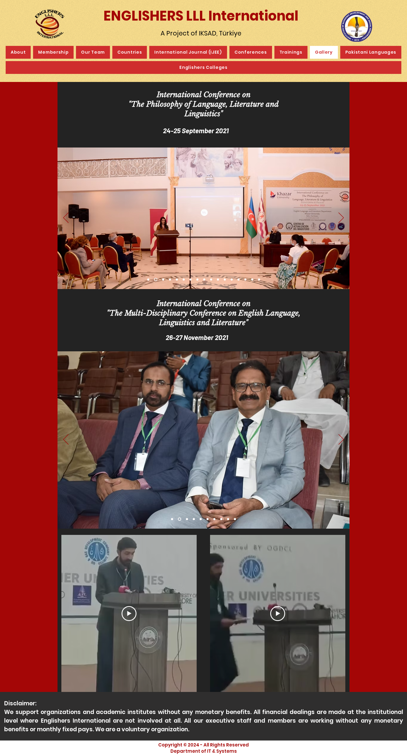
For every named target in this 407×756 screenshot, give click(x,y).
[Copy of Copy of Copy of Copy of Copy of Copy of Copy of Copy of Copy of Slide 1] (235, 519)
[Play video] (129, 613)
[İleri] (341, 218)
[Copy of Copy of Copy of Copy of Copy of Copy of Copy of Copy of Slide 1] (228, 519)
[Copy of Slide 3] (170, 280)
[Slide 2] (155, 280)
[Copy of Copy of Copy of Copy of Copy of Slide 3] (197, 280)
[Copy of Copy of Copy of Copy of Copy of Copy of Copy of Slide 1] (221, 519)
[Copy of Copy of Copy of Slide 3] (184, 280)
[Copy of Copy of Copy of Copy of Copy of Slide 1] (207, 519)
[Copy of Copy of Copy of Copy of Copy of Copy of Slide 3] (204, 280)
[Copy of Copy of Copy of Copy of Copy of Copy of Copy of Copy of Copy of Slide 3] (225, 280)
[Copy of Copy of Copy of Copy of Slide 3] (190, 280)
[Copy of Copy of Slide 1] (186, 519)
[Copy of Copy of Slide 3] (177, 280)
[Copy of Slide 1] (179, 519)
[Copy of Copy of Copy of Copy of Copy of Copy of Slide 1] (214, 519)
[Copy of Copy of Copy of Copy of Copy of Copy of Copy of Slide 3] (211, 280)
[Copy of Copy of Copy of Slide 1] (194, 519)
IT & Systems (222, 751)
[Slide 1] (148, 280)
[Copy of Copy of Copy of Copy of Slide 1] (201, 519)
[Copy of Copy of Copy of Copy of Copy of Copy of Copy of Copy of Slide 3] (218, 280)
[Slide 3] (162, 279)
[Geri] (66, 218)
